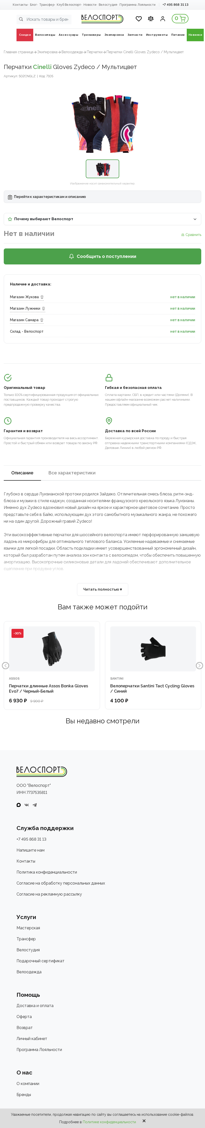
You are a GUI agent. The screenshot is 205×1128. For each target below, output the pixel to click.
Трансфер (46, 4)
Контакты (20, 4)
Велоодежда (72, 52)
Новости (90, 4)
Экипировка (47, 52)
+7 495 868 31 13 (175, 4)
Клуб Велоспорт (69, 4)
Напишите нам (30, 850)
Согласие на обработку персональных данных (60, 883)
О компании (27, 1083)
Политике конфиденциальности (109, 1122)
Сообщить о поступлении (106, 256)
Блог (33, 4)
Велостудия (108, 4)
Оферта (24, 1016)
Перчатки (94, 52)
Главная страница (18, 52)
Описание (22, 472)
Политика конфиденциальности (46, 872)
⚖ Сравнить (191, 235)
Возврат (24, 1027)
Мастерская (28, 928)
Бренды (23, 1094)
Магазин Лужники (25, 308)
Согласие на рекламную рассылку (49, 894)
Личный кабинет (31, 1038)
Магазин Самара (24, 320)
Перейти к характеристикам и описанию (49, 197)
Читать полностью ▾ (102, 589)
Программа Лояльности (137, 4)
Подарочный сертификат (40, 961)
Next (199, 666)
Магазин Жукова (24, 297)
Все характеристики (72, 472)
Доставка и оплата (35, 1005)
